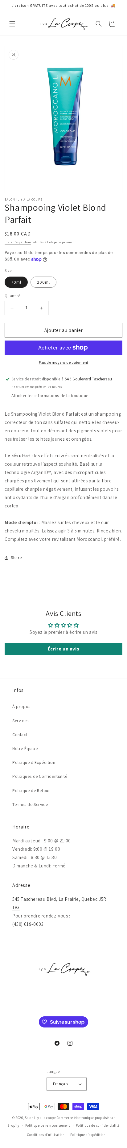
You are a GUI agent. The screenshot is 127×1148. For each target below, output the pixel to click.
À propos (21, 706)
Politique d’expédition (87, 1135)
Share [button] (16, 557)
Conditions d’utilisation (46, 1135)
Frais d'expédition (18, 242)
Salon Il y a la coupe (40, 1118)
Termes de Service (30, 804)
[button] (12, 24)
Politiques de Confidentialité (39, 776)
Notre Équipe (25, 748)
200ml (43, 282)
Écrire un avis (63, 649)
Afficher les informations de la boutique (49, 395)
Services (20, 720)
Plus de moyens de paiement (63, 362)
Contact (19, 734)
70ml (16, 282)
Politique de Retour (31, 790)
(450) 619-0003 (27, 924)
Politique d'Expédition (33, 762)
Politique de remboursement (47, 1125)
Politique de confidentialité (98, 1125)
